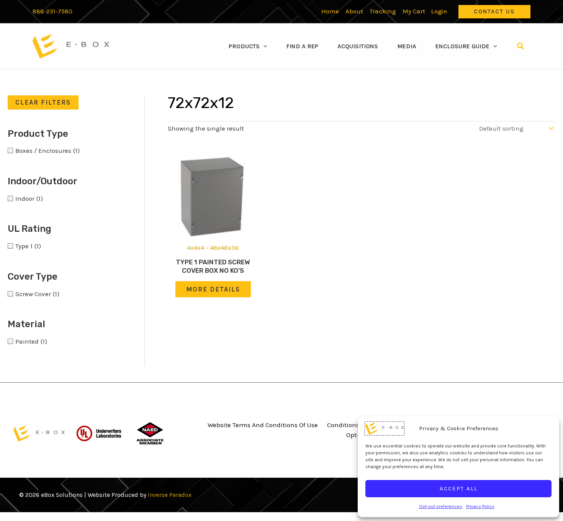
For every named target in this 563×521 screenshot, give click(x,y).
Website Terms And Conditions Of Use (263, 425)
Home (330, 11)
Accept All (459, 488)
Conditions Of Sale (354, 425)
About (354, 11)
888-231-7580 (52, 11)
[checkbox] (64, 150)
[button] (494, 11)
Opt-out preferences (440, 506)
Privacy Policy (480, 506)
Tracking (383, 11)
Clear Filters (43, 102)
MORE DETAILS (213, 289)
